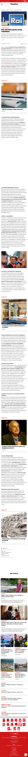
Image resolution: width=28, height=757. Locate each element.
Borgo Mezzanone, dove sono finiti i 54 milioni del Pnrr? (20, 676)
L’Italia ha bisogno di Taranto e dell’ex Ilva (12, 692)
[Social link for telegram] (26, 1)
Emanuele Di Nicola (18, 654)
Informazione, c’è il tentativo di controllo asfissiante (14, 539)
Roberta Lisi (3, 39)
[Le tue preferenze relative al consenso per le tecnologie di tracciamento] (25, 754)
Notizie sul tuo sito (14, 751)
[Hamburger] (1, 4)
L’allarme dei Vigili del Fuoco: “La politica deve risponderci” (20, 651)
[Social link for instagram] (23, 1)
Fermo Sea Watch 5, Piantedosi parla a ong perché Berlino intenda (7, 651)
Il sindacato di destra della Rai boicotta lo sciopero (13, 326)
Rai (25, 202)
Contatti (2, 1)
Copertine (7, 9)
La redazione (7, 1)
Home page (3, 9)
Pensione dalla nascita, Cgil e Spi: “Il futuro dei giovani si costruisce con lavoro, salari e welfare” (14, 624)
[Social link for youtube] (25, 1)
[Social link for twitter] (20, 1)
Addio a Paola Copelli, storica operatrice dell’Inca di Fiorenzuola (12, 595)
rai (4, 551)
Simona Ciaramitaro (4, 655)
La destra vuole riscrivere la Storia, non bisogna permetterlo (13, 447)
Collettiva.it (14, 736)
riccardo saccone (5, 555)
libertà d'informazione (6, 552)
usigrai (2, 554)
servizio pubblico (5, 553)
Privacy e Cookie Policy (14, 754)
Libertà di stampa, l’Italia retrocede (12, 109)
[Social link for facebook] (21, 1)
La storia (14, 753)
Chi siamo (14, 747)
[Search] (17, 1)
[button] (21, 43)
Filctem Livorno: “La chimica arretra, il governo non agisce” (6, 676)
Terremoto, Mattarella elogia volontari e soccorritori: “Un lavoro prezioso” (11, 699)
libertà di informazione (9, 61)
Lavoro (11, 9)
